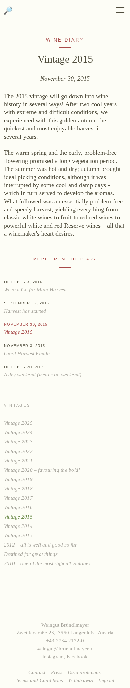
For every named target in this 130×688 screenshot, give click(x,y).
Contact (36, 672)
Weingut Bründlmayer (65, 14)
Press (56, 672)
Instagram (53, 656)
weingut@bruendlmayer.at (65, 648)
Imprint (106, 680)
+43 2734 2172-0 (65, 640)
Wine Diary (65, 40)
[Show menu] (120, 10)
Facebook (77, 656)
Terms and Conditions (39, 680)
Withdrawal (80, 680)
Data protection (85, 672)
